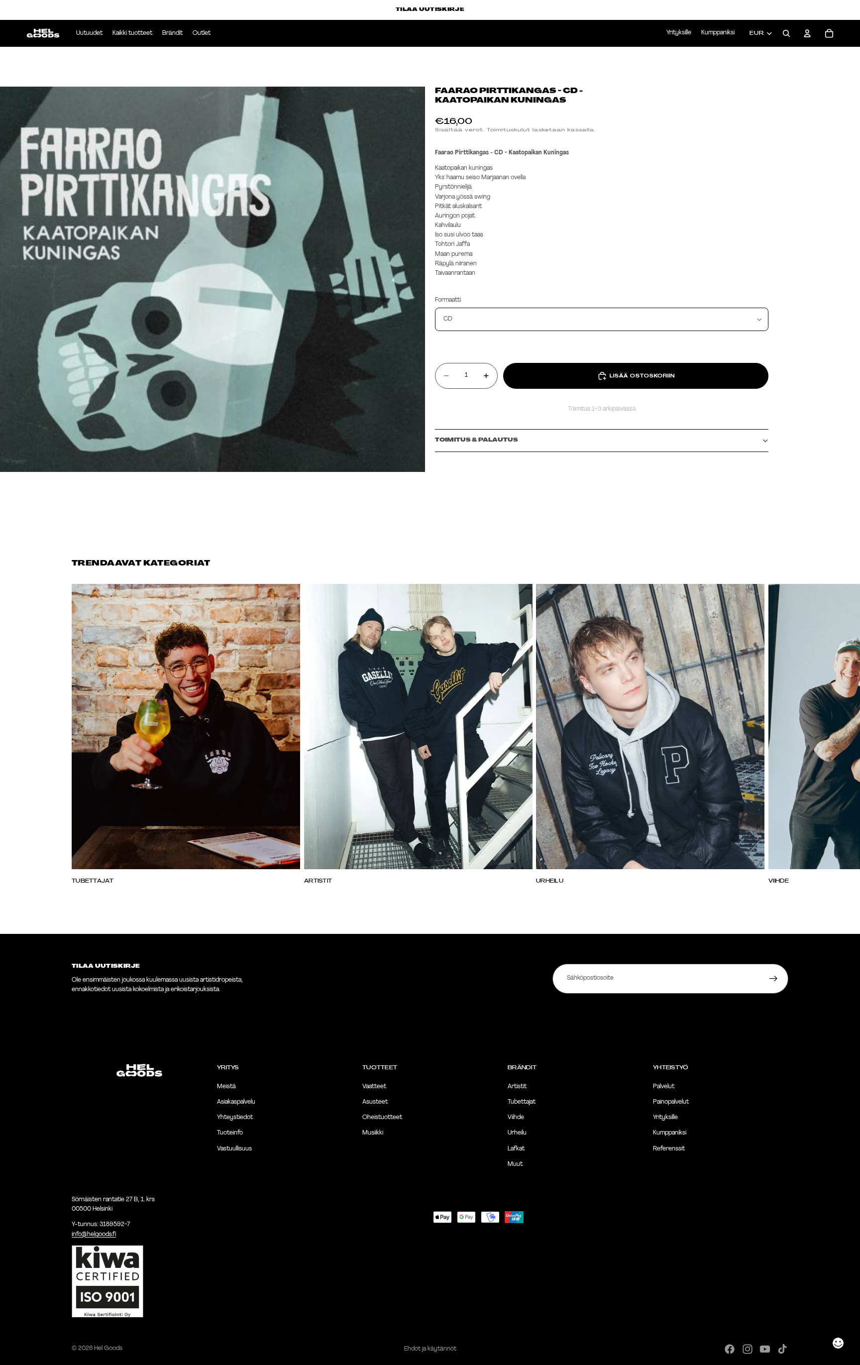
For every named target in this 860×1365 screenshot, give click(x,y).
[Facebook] (730, 1349)
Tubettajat (522, 1102)
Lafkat (516, 1149)
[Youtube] (765, 1349)
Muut (515, 1164)
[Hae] (786, 33)
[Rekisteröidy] (773, 978)
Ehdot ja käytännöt (430, 1349)
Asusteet (375, 1102)
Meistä (226, 1087)
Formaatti (448, 300)
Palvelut (663, 1087)
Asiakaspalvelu (236, 1102)
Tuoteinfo (230, 1134)
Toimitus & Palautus (476, 440)
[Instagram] (747, 1349)
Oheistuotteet (382, 1118)
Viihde (516, 1118)
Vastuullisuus (234, 1149)
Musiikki (372, 1134)
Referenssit (669, 1149)
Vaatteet (374, 1087)
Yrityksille (678, 33)
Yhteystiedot (235, 1118)
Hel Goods (108, 1349)
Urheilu (517, 1134)
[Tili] (807, 33)
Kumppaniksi (718, 33)
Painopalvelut (671, 1102)
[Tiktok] (782, 1349)
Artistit (517, 1087)
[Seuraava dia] (777, 734)
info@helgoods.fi (94, 1235)
